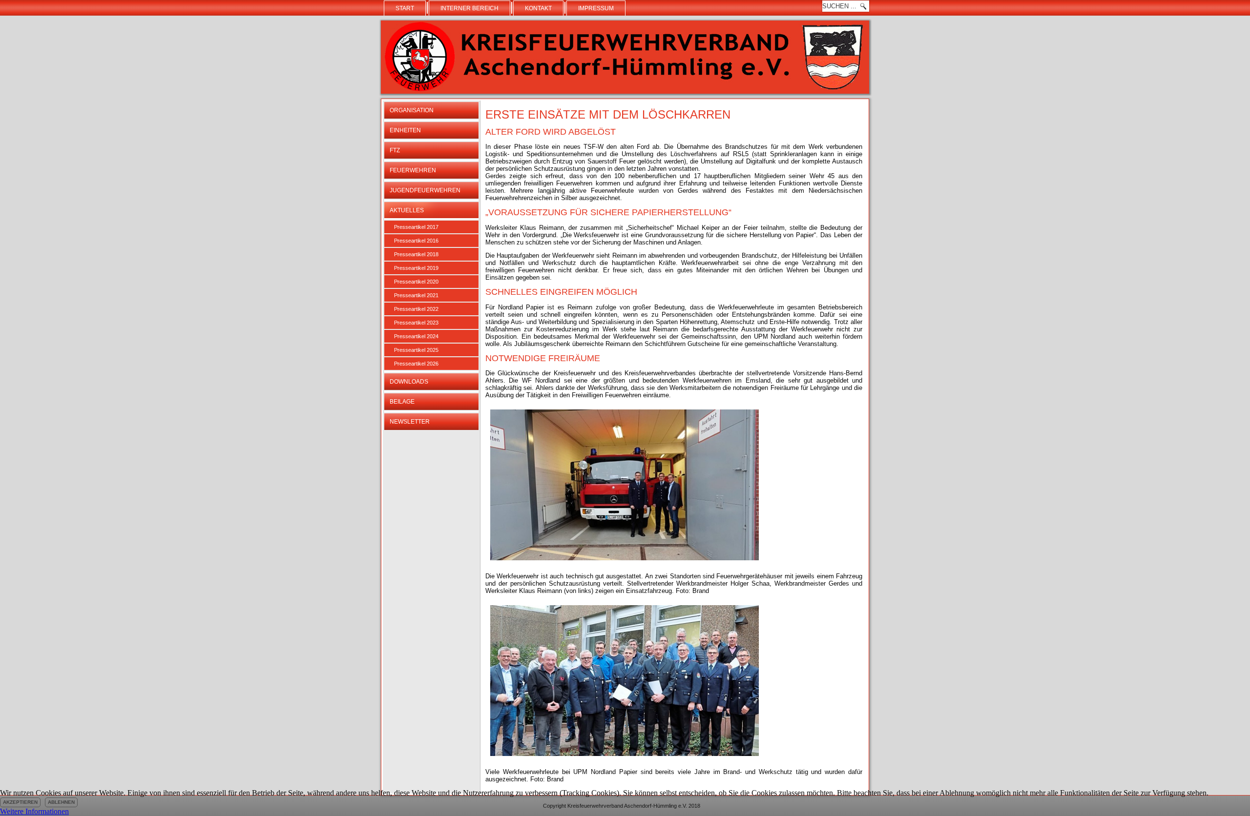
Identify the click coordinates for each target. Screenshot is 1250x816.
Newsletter (410, 421)
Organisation (412, 110)
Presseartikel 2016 (416, 241)
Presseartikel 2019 (416, 268)
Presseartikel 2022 (416, 309)
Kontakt (538, 8)
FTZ (395, 150)
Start (405, 8)
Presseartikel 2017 (416, 227)
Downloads (409, 381)
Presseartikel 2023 (416, 323)
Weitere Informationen (34, 811)
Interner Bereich (469, 8)
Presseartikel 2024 (416, 336)
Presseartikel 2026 (416, 364)
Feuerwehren (413, 170)
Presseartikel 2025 (416, 350)
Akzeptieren (20, 802)
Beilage (402, 401)
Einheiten (405, 130)
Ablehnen (61, 802)
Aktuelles (407, 210)
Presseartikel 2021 (416, 295)
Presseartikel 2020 (416, 282)
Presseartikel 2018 (416, 254)
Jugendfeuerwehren (425, 190)
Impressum (596, 8)
